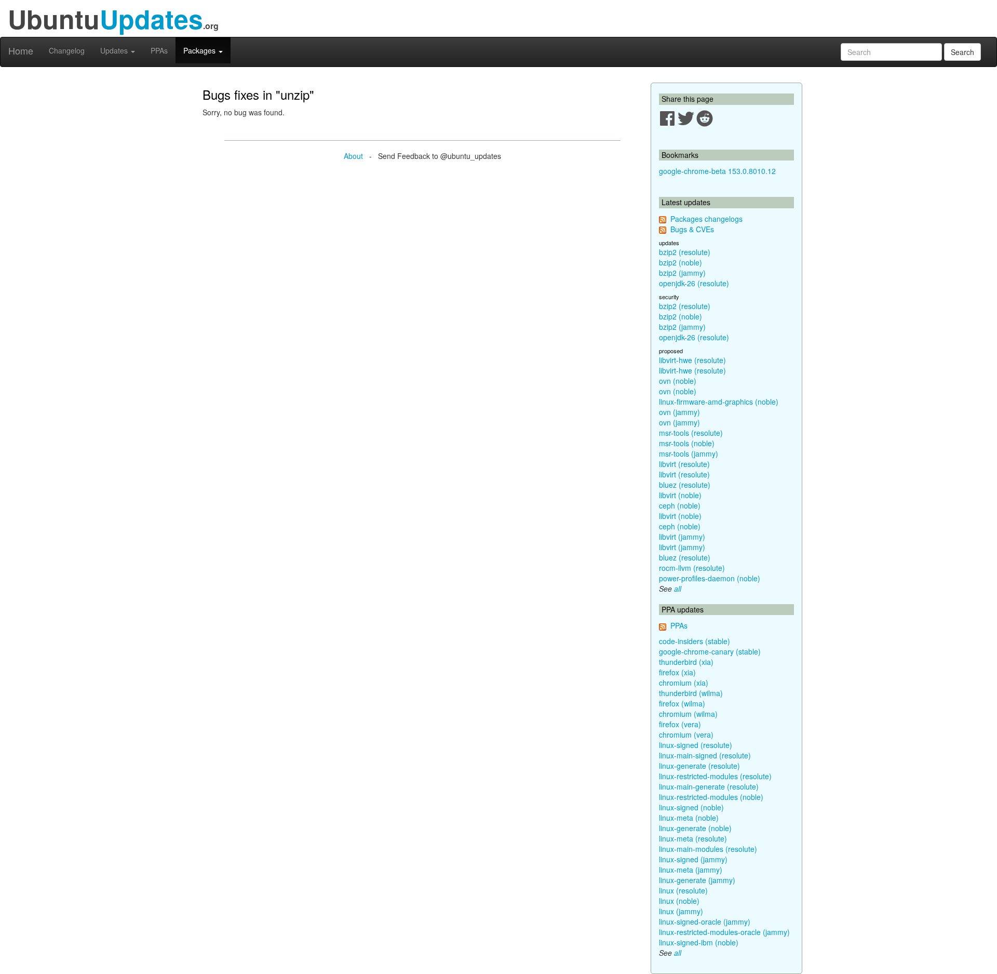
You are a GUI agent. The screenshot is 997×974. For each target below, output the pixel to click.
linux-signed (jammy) (693, 859)
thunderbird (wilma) (691, 693)
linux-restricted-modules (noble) (711, 797)
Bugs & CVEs (692, 229)
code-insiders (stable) (694, 641)
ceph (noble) (679, 505)
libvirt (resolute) (684, 464)
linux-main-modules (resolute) (708, 849)
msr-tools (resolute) (691, 433)
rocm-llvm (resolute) (692, 568)
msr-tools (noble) (687, 443)
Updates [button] (115, 50)
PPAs (159, 50)
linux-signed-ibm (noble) (698, 942)
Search (962, 52)
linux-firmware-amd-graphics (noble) (718, 401)
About (353, 156)
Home (20, 50)
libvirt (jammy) (682, 536)
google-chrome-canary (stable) (710, 651)
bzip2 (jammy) (682, 273)
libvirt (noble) (680, 495)
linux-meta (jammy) (690, 869)
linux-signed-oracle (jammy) (704, 921)
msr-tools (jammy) (688, 453)
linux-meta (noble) (689, 817)
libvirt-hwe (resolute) (692, 360)
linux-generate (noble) (695, 828)
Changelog (67, 50)
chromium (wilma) (688, 714)
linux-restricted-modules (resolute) (715, 776)
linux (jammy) (681, 911)
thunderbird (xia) (686, 662)
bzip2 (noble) (680, 262)
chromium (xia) (683, 682)
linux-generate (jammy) (697, 880)
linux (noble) (679, 901)
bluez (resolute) (684, 484)
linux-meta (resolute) (693, 838)
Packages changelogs (706, 219)
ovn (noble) (677, 381)
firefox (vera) (680, 724)
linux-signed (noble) (691, 807)
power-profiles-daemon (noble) (709, 578)
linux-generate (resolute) (699, 765)
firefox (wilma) (682, 703)
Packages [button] (200, 50)
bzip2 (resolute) (684, 252)
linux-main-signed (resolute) (705, 755)
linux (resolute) (683, 890)
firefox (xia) (677, 672)
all (677, 588)
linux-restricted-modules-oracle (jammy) (724, 932)
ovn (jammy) (679, 412)
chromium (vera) (686, 734)
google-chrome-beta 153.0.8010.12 (717, 171)
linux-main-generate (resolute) (709, 786)
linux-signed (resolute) (695, 745)
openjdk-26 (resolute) (694, 283)
